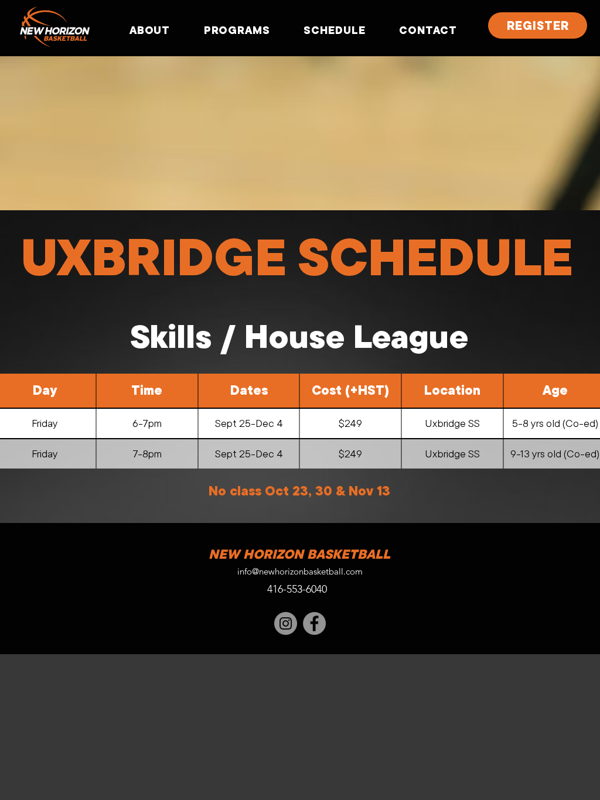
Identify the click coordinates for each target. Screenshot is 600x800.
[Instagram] (285, 623)
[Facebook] (314, 623)
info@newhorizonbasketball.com (300, 571)
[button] (150, 30)
